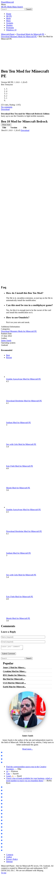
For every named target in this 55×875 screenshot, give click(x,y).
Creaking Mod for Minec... (14, 671)
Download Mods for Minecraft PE (30, 34)
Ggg (8, 773)
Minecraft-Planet (7, 34)
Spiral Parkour (8, 834)
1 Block (5, 824)
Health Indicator (9, 850)
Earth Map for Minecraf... (14, 687)
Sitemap (9, 861)
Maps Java (6, 756)
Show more (6, 125)
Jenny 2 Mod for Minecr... (14, 667)
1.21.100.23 (7, 787)
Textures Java (7, 759)
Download (5, 109)
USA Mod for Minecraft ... (14, 683)
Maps (8, 21)
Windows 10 (11, 30)
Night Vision (7, 840)
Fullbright (6, 844)
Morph (5, 807)
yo (7, 771)
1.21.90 (5, 794)
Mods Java (6, 752)
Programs (10, 27)
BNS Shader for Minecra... (14, 675)
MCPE (9, 16)
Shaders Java (7, 762)
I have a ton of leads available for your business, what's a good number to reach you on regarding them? (29, 779)
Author (9, 857)
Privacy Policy (12, 859)
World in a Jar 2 (9, 820)
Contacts (9, 854)
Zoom (4, 814)
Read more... (27, 749)
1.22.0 (4, 797)
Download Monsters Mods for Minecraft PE (19, 36)
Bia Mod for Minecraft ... (14, 679)
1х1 (4, 847)
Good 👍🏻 (10, 776)
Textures (9, 23)
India (4, 830)
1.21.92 (5, 790)
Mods (8, 18)
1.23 (4, 800)
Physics (5, 817)
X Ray (5, 837)
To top (3, 873)
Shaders (9, 25)
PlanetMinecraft (7, 2)
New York (6, 827)
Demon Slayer (8, 810)
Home (8, 14)
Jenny (4, 804)
